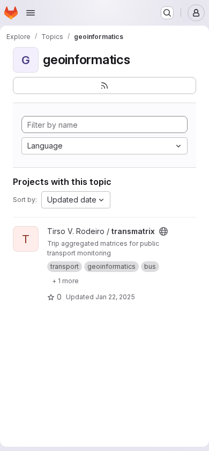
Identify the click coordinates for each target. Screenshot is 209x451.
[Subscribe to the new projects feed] (104, 85)
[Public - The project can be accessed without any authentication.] (163, 231)
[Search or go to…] (167, 12)
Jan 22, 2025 (115, 297)
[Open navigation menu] (30, 12)
